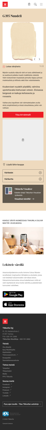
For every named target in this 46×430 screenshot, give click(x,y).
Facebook (6, 384)
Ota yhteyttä (7, 347)
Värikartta (8, 179)
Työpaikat (6, 368)
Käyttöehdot (7, 352)
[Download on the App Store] (14, 304)
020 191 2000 (11, 337)
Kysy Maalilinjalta (9, 350)
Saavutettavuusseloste (11, 360)
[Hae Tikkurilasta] (35, 4)
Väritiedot (8, 173)
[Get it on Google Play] (13, 294)
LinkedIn (6, 396)
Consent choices (8, 423)
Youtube (5, 393)
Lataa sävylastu (13, 66)
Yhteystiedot (7, 371)
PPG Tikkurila (7, 377)
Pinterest (6, 390)
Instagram (6, 387)
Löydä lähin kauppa (15, 164)
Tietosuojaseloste (9, 355)
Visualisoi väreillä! (23, 199)
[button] (29, 4)
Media (5, 374)
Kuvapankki (7, 358)
